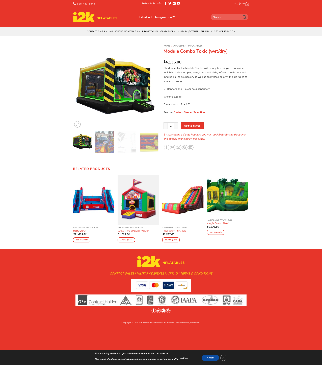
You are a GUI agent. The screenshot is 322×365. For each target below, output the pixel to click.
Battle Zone (79, 231)
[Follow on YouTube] (178, 4)
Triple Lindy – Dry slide (174, 231)
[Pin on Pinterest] (184, 147)
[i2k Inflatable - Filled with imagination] (103, 17)
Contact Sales (96, 31)
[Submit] (244, 17)
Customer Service (222, 31)
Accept (210, 357)
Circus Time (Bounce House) (133, 231)
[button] (77, 124)
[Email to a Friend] (178, 147)
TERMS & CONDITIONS (196, 273)
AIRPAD (172, 273)
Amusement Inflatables (123, 31)
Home (167, 45)
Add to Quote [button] (82, 239)
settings (184, 358)
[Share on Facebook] (166, 147)
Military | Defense (188, 31)
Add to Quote (192, 125)
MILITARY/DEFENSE (150, 273)
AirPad (205, 31)
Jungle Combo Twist (218, 223)
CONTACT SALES (122, 273)
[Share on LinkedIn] (191, 147)
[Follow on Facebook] (165, 4)
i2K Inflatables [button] (146, 322)
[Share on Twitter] (172, 147)
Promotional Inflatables (157, 31)
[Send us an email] (174, 4)
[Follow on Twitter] (169, 4)
